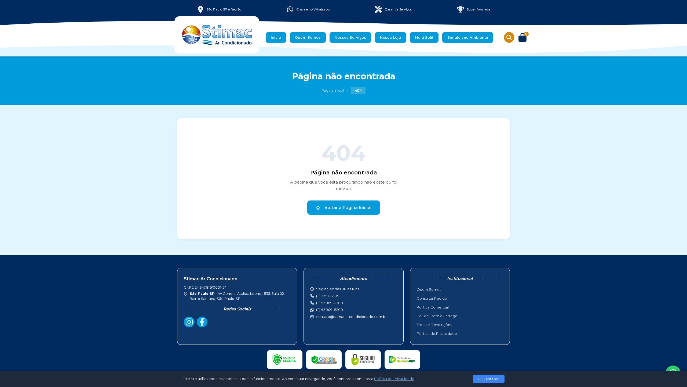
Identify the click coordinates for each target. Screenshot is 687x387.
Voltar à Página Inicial (347, 207)
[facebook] (202, 322)
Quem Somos (308, 37)
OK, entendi (488, 379)
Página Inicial (332, 90)
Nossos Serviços (350, 37)
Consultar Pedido (432, 298)
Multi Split (424, 37)
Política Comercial (433, 307)
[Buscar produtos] (509, 37)
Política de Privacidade (437, 333)
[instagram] (189, 322)
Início (276, 37)
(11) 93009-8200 (329, 309)
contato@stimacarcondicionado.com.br (351, 316)
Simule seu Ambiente (467, 37)
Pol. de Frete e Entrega (437, 316)
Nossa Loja (390, 37)
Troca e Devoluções (434, 324)
